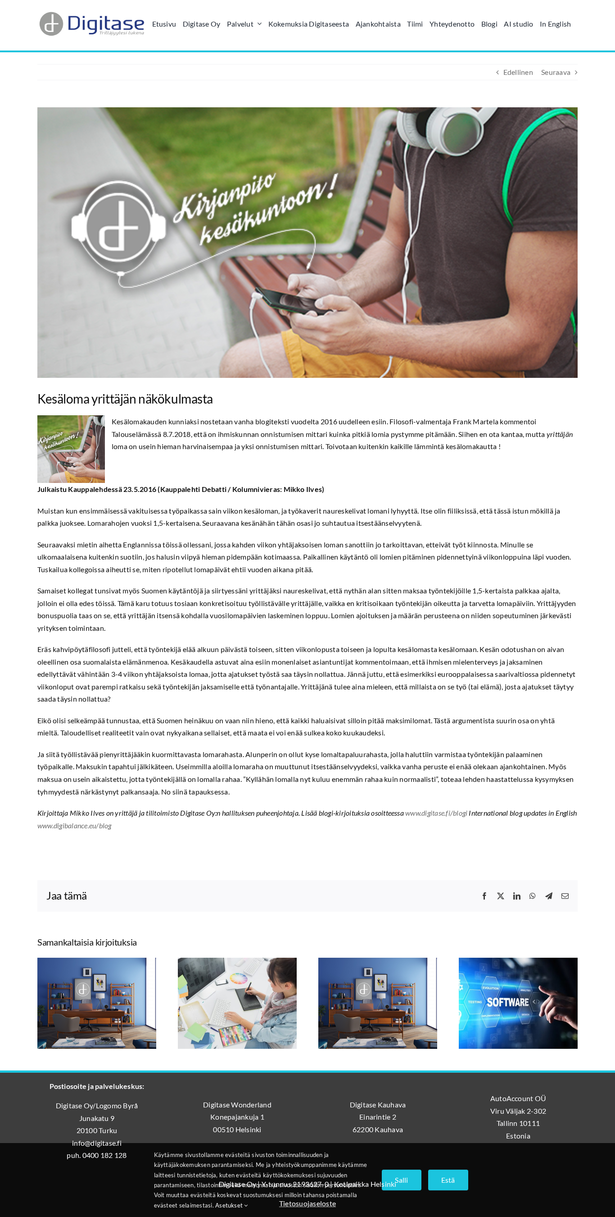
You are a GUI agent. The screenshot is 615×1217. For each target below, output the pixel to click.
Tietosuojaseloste (307, 1203)
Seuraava (555, 72)
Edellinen (518, 72)
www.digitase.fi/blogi (436, 812)
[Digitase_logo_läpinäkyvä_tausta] (91, 10)
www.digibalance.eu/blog (74, 825)
